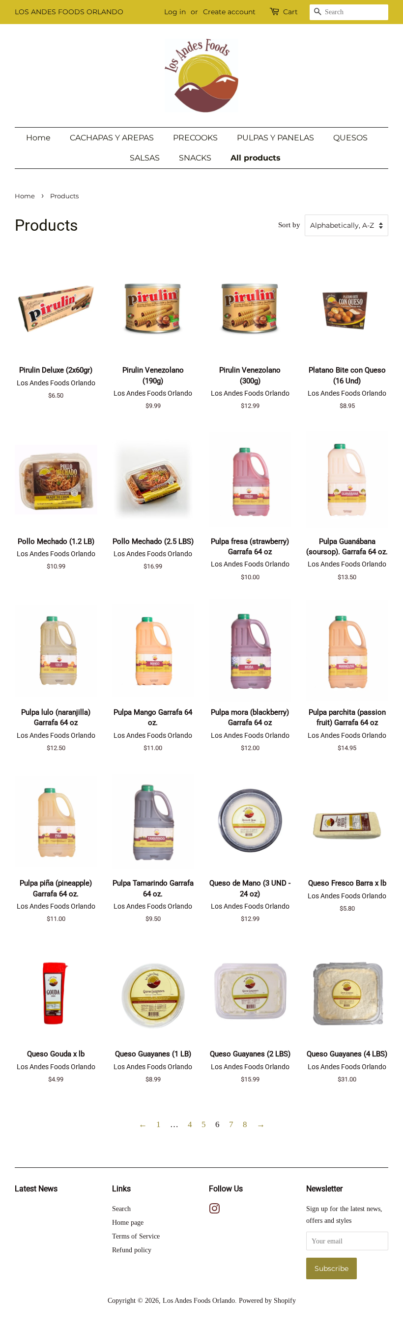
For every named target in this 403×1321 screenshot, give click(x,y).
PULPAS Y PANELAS (275, 137)
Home (38, 137)
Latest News (36, 1188)
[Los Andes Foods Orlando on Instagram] (214, 1210)
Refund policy (131, 1250)
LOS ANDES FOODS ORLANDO (69, 11)
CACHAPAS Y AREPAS (112, 137)
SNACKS (195, 157)
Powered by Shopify (267, 1300)
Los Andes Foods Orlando (199, 1300)
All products (255, 157)
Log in (175, 11)
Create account (229, 11)
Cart (290, 11)
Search (121, 1209)
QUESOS (350, 137)
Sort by (289, 224)
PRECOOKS (195, 137)
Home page (128, 1222)
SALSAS (145, 157)
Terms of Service (136, 1236)
